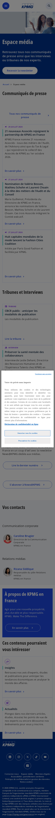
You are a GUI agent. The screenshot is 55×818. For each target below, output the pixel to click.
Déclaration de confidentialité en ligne (21, 424)
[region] (27, 409)
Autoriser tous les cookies (27, 433)
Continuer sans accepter (43, 374)
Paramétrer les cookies (27, 440)
